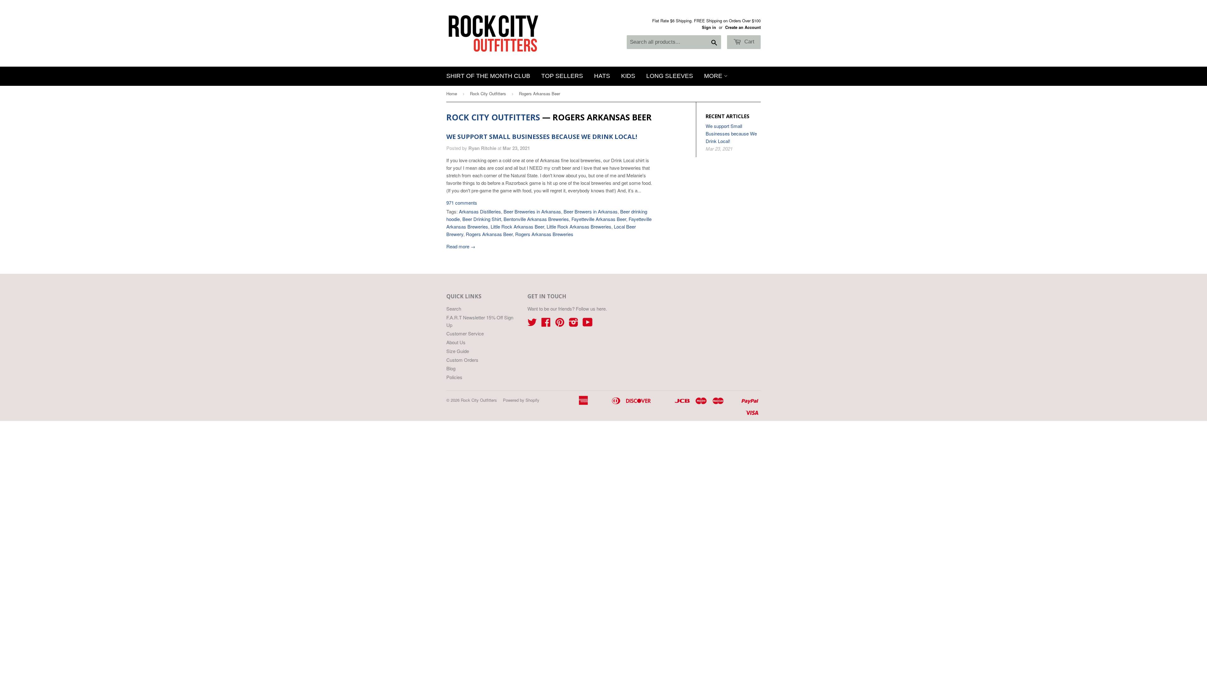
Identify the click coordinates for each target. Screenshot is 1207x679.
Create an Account (743, 27)
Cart (748, 42)
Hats (602, 76)
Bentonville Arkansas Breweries (536, 219)
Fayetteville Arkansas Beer (598, 219)
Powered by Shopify (521, 400)
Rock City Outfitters (488, 94)
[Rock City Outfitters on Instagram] (573, 324)
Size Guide (457, 351)
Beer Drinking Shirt (481, 219)
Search (453, 308)
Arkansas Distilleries (480, 211)
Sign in (709, 27)
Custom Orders (462, 359)
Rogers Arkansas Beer (489, 234)
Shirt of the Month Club (488, 76)
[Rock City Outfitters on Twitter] (532, 324)
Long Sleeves (669, 76)
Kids (628, 76)
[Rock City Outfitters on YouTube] (587, 324)
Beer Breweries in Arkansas (532, 211)
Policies (454, 377)
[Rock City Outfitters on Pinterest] (560, 324)
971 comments (461, 202)
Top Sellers (562, 76)
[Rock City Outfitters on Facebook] (546, 324)
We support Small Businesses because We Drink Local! (541, 136)
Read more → (460, 246)
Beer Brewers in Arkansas (591, 211)
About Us (456, 342)
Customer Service (465, 333)
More (714, 76)
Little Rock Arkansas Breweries (579, 226)
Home (451, 94)
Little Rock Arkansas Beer (517, 226)
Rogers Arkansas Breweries (544, 234)
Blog (450, 368)
